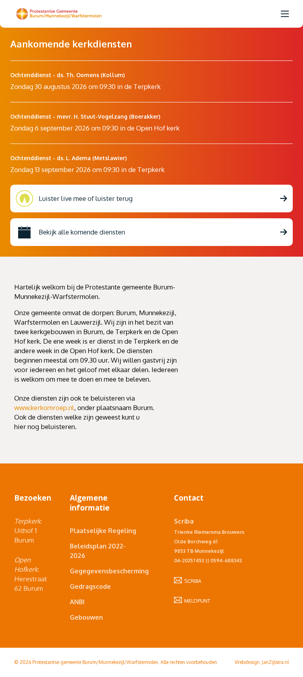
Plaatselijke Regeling (103, 531)
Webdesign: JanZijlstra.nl (262, 662)
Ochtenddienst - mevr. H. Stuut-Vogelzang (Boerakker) (85, 116)
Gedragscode (90, 586)
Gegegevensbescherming (104, 571)
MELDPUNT (196, 601)
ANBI (77, 602)
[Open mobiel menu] (285, 14)
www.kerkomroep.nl (44, 407)
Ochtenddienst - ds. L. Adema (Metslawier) (68, 158)
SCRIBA (191, 581)
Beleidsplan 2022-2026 (97, 551)
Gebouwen (86, 617)
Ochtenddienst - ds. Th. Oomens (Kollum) (67, 75)
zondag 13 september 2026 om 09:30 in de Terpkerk (87, 169)
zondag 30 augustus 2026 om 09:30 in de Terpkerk (85, 86)
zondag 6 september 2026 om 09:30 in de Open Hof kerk (95, 128)
